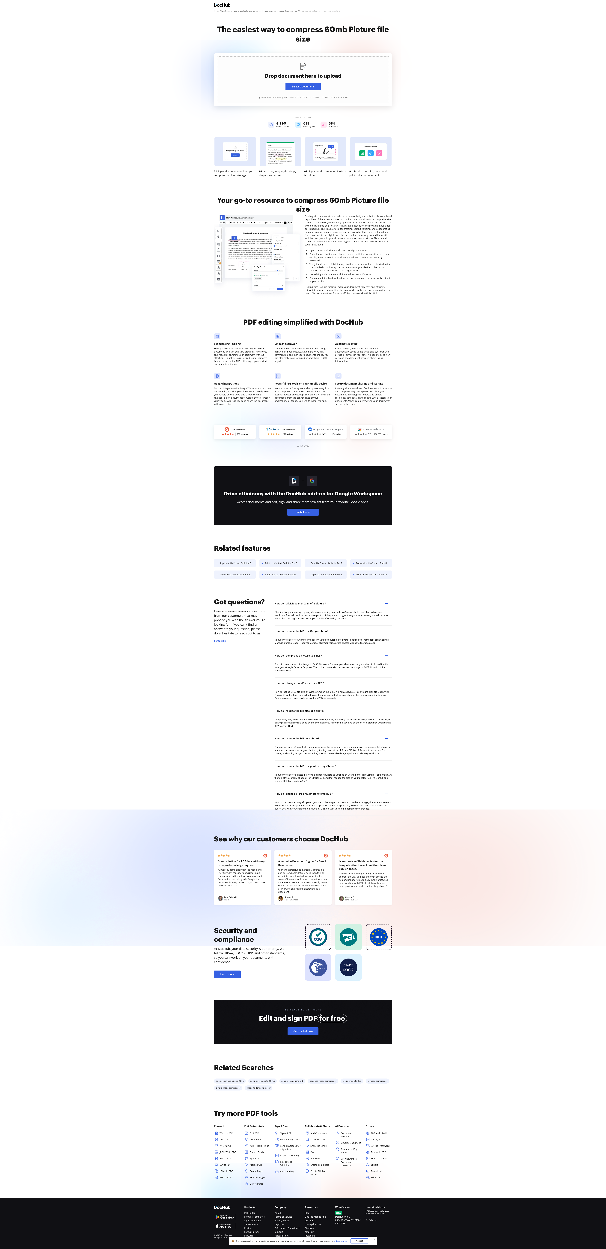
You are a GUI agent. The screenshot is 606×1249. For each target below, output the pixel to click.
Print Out (376, 1177)
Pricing (248, 1228)
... (340, 1241)
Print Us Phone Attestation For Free (374, 574)
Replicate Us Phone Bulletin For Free (238, 563)
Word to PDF (226, 1133)
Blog (307, 1212)
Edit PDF (254, 1133)
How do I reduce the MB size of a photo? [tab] (299, 710)
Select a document (303, 86)
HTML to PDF (226, 1171)
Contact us (220, 640)
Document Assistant (346, 1135)
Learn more (227, 974)
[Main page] (222, 5)
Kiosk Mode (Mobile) (286, 1163)
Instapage (310, 1235)
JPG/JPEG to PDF (228, 1152)
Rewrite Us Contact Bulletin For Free (238, 574)
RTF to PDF (225, 1177)
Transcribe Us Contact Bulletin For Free (374, 563)
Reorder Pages (257, 1177)
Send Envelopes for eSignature (290, 1147)
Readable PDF (378, 1152)
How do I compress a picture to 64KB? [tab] (298, 655)
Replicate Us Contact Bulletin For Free (283, 574)
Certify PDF (377, 1139)
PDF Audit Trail (379, 1133)
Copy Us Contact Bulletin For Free (328, 574)
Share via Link (317, 1139)
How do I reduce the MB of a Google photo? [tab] (301, 631)
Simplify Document (351, 1142)
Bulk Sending (287, 1171)
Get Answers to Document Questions (349, 1162)
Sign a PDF (285, 1133)
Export (374, 1164)
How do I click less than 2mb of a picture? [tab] (300, 603)
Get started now (303, 1031)
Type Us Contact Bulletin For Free (328, 563)
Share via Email (318, 1145)
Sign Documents (252, 1220)
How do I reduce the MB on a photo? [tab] (297, 738)
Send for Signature (290, 1139)
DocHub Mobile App (315, 1216)
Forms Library (251, 1231)
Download (376, 1171)
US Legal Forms (313, 1224)
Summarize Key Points (349, 1151)
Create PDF (255, 1139)
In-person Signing (289, 1155)
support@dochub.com (375, 1207)
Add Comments (318, 1133)
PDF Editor (249, 1212)
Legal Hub (280, 1224)
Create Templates (319, 1164)
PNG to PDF (225, 1145)
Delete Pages (256, 1183)
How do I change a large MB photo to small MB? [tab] (304, 793)
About (278, 1212)
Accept (359, 1241)
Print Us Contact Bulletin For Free (282, 563)
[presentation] (303, 79)
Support (279, 1231)
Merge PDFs (256, 1164)
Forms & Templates (254, 1216)
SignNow (309, 1228)
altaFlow (309, 1231)
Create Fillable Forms (318, 1173)
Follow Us (373, 1220)
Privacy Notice (282, 1220)
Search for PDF (378, 1158)
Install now (303, 512)
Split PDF (254, 1158)
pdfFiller (309, 1220)
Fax (312, 1152)
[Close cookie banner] (374, 1239)
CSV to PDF (225, 1164)
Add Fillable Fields (259, 1145)
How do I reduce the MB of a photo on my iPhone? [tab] (305, 766)
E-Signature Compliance (287, 1228)
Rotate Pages (256, 1171)
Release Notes (282, 1235)
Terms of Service (283, 1216)
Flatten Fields (257, 1152)
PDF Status (316, 1158)
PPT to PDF (225, 1158)
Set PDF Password (380, 1145)
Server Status (251, 1224)
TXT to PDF (225, 1139)
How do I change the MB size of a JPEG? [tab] (299, 683)
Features (248, 1235)
